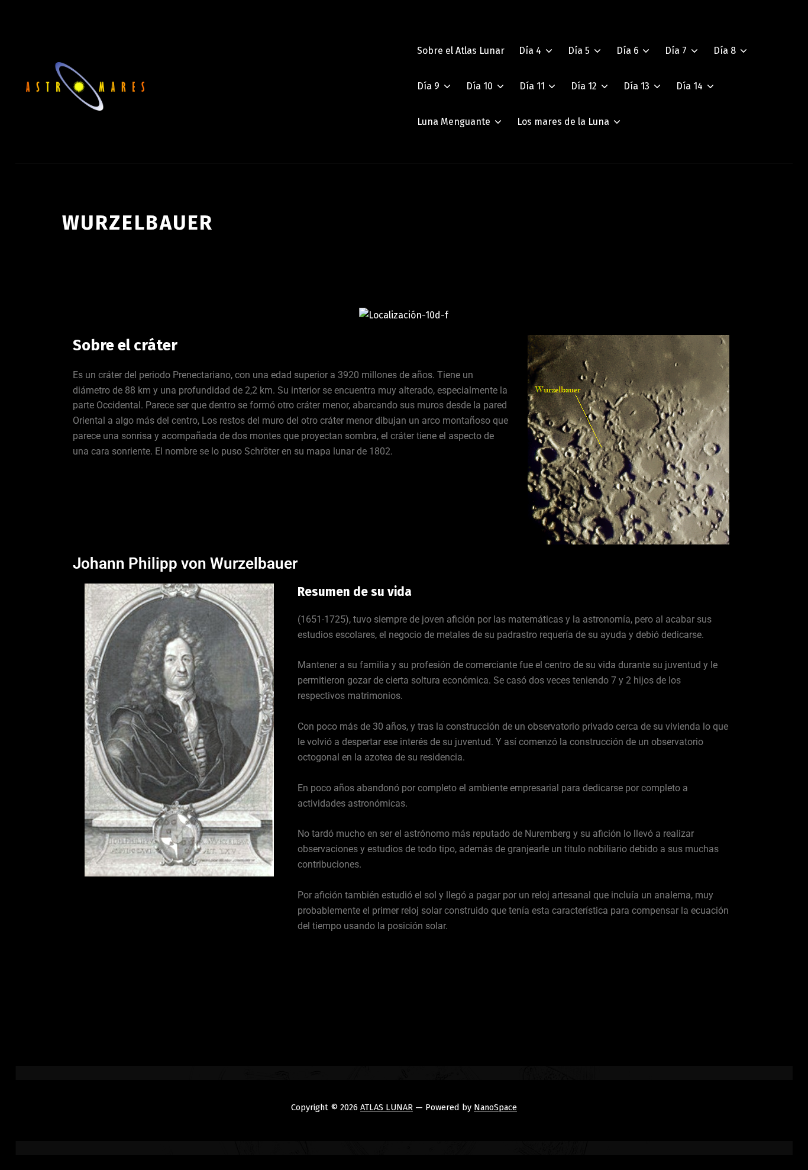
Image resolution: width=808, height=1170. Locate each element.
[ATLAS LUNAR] (85, 86)
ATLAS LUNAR (386, 1107)
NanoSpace (495, 1107)
